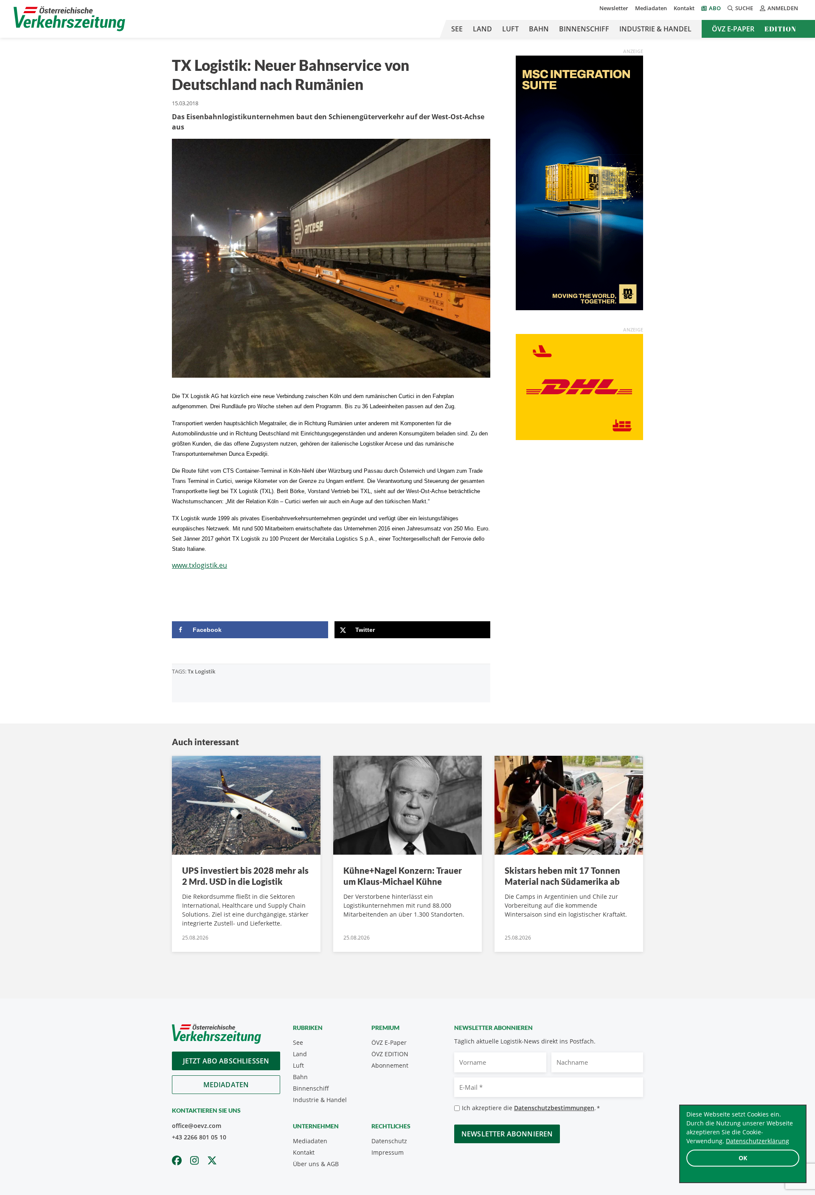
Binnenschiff (584, 29)
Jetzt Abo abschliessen (226, 1061)
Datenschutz (389, 1141)
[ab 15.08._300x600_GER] (579, 182)
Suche (744, 8)
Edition (780, 29)
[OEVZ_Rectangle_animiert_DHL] (579, 386)
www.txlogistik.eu (199, 565)
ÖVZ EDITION (389, 1054)
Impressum (387, 1152)
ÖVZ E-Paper (733, 29)
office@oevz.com (196, 1126)
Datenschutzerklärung (757, 1141)
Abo (715, 8)
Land (482, 29)
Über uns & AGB (316, 1164)
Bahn (539, 29)
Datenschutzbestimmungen (554, 1108)
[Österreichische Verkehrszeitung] (69, 18)
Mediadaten (651, 8)
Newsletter (613, 8)
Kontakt (684, 8)
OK (743, 1158)
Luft (510, 29)
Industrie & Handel (655, 29)
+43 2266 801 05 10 (199, 1137)
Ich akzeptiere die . (531, 1108)
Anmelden (782, 8)
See (457, 29)
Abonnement (389, 1065)
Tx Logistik (201, 671)
